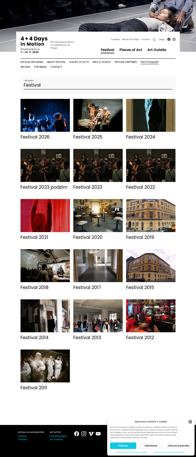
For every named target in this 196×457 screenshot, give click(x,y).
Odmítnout (150, 445)
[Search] (154, 39)
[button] (190, 421)
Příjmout (123, 445)
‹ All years (29, 80)
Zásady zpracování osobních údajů (169, 452)
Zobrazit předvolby (178, 445)
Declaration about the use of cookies (131, 452)
